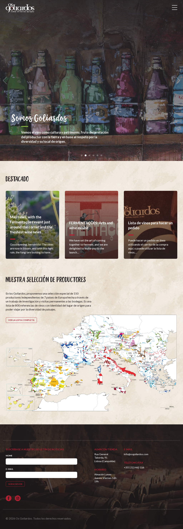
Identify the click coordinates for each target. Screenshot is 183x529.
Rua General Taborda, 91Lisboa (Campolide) (104, 458)
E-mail (9, 469)
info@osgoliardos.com (136, 454)
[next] (177, 80)
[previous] (6, 80)
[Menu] (174, 7)
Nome (9, 455)
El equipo (27, 118)
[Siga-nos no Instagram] (18, 498)
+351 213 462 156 (134, 467)
